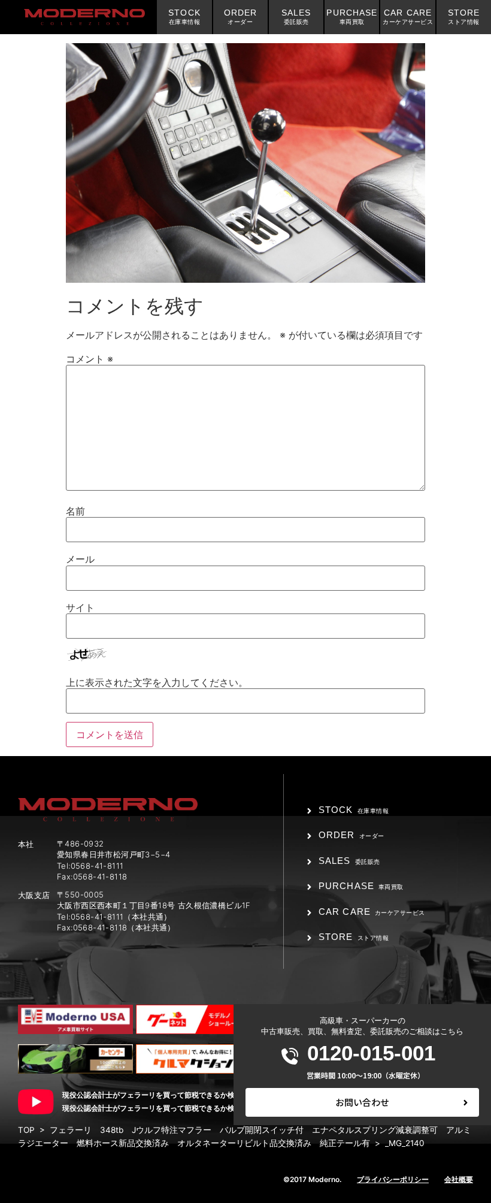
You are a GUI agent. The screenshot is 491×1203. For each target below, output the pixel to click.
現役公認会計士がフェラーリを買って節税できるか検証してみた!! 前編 (179, 1094)
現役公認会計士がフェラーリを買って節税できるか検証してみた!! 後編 (179, 1108)
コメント (89, 359)
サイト (80, 607)
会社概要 (458, 1179)
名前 (75, 511)
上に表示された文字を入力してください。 (157, 682)
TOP (26, 1130)
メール (80, 559)
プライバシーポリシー (393, 1179)
